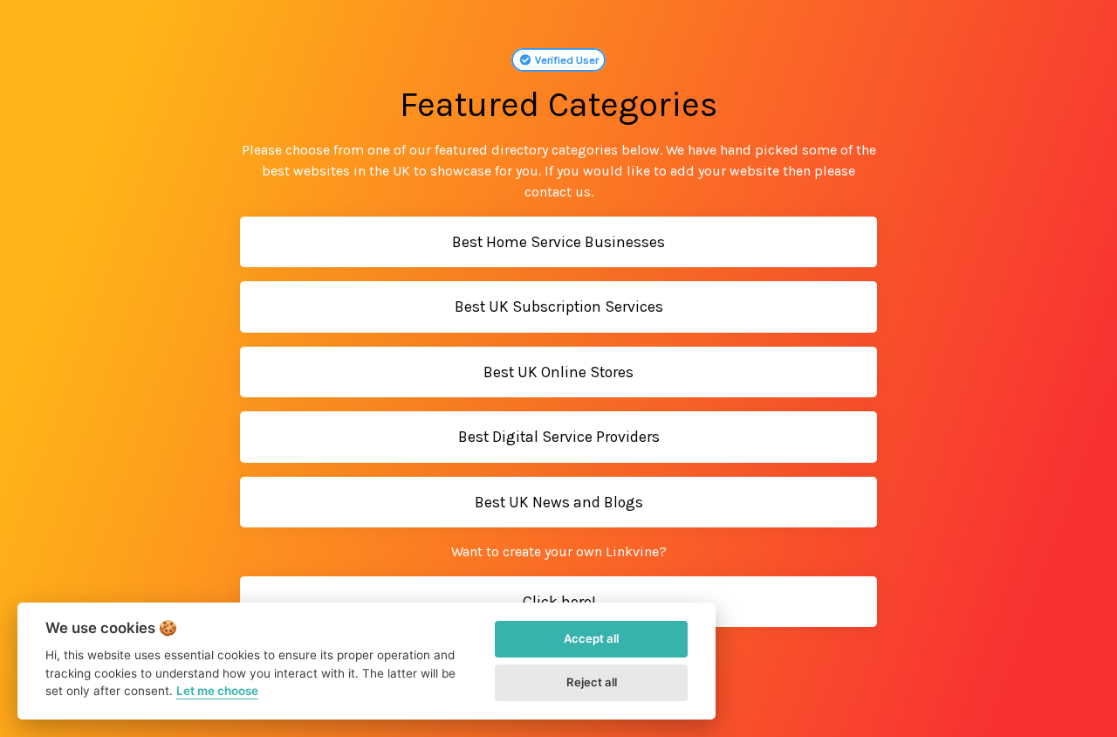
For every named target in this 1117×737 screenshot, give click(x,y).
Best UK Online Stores (558, 372)
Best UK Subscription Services (559, 306)
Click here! (559, 601)
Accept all (591, 638)
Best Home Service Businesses (558, 242)
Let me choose (217, 691)
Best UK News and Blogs (559, 502)
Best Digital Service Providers (559, 436)
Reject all (591, 682)
